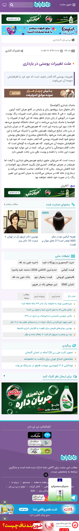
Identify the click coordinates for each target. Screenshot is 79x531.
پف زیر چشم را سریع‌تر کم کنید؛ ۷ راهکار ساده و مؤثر (48, 334)
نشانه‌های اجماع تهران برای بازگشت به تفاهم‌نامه (48, 359)
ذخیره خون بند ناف (28, 262)
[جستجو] (12, 5)
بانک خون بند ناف (21, 277)
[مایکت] (40, 435)
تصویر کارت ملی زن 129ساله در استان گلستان (49, 352)
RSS (33, 491)
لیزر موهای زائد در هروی (44, 284)
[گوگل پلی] (40, 443)
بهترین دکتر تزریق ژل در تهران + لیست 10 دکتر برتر (21, 239)
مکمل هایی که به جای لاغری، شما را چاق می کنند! (49, 310)
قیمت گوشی (67, 270)
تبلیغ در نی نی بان (17, 487)
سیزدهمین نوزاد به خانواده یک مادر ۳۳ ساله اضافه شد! (46, 304)
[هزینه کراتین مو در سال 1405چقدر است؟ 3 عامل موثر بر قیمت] (58, 221)
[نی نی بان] (42, 4)
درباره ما (15, 482)
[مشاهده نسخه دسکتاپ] (4, 5)
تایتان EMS (68, 284)
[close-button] (45, 474)
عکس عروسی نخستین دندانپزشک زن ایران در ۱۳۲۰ (48, 316)
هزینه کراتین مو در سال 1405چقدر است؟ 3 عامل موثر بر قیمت (59, 241)
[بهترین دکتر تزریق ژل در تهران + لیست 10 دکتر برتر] (20, 221)
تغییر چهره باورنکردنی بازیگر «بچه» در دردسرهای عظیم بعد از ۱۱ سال (41, 322)
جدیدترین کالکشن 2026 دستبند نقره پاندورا (34, 270)
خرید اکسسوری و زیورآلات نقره (58, 262)
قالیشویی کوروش (65, 277)
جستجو (26, 482)
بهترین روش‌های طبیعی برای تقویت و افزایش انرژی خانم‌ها (44, 328)
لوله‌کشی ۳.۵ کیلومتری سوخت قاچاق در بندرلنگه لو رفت (44, 366)
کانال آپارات (34, 487)
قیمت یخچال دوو (43, 277)
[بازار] (40, 451)
